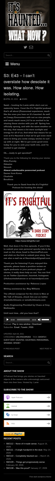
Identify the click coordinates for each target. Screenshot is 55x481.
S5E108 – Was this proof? (18, 468)
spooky (17, 343)
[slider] (46, 319)
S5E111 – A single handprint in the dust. (24, 450)
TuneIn (24, 327)
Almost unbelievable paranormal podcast (24, 170)
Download (36, 324)
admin (24, 99)
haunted (20, 340)
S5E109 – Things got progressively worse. (25, 462)
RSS (31, 327)
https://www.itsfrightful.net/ (27, 241)
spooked (8, 343)
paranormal (43, 340)
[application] (27, 320)
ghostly (42, 337)
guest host (9, 340)
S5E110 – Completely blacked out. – (23, 456)
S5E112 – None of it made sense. (21, 443)
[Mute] (39, 319)
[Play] (7, 319)
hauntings (30, 340)
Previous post (12, 349)
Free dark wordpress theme (40, 477)
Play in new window (21, 324)
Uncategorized (23, 337)
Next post (45, 349)
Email (16, 327)
